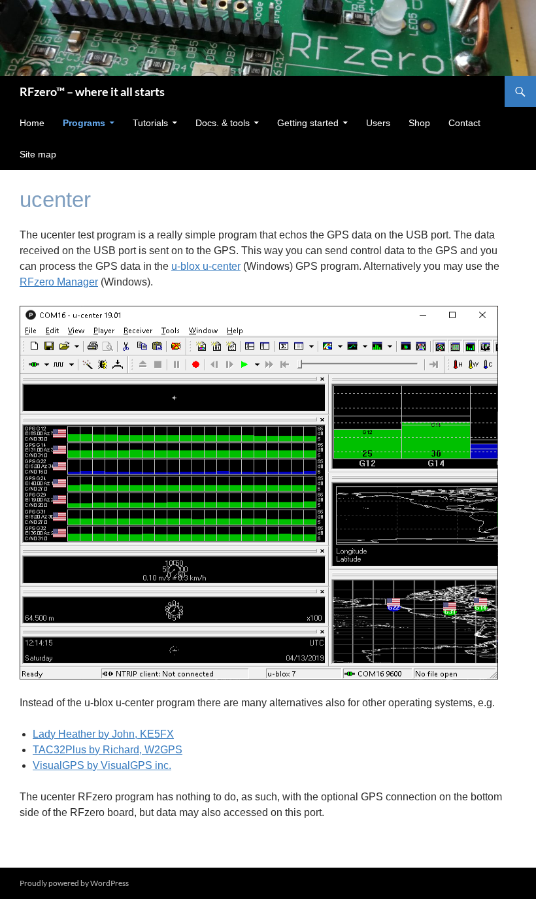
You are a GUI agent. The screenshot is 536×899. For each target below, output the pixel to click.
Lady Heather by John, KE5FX (103, 734)
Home (32, 123)
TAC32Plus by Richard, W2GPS (107, 749)
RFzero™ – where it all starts (92, 91)
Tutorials (150, 123)
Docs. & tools (222, 123)
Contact (464, 123)
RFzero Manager (59, 281)
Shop (419, 123)
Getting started (308, 123)
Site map (38, 154)
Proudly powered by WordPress (74, 883)
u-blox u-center (206, 266)
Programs (84, 123)
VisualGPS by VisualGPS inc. (102, 765)
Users (378, 123)
